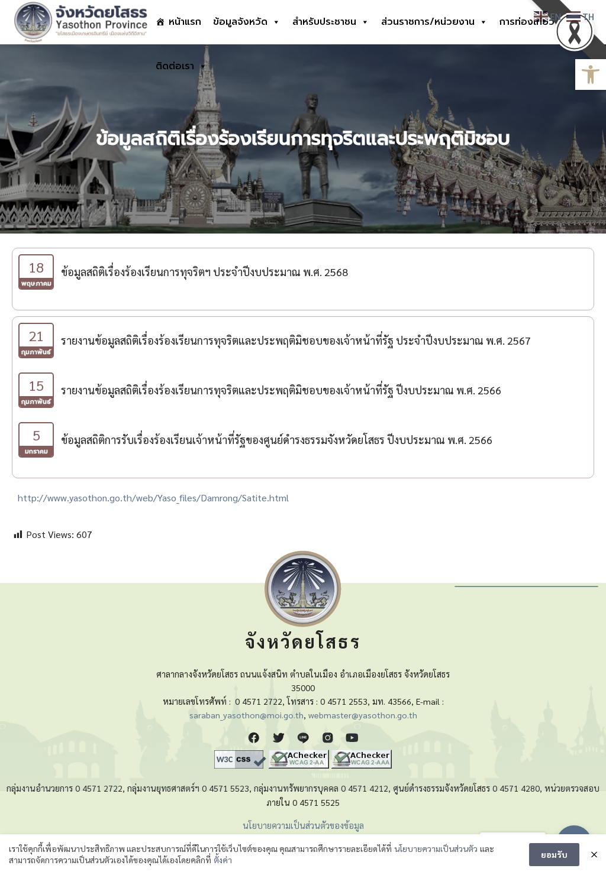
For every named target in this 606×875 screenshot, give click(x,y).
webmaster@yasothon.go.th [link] (362, 714)
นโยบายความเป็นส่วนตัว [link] (436, 848)
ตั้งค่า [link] (223, 859)
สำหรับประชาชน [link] (324, 22)
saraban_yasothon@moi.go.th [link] (246, 714)
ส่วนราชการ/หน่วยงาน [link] (428, 22)
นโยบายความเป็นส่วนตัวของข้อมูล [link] (303, 825)
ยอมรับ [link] (554, 854)
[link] (590, 74)
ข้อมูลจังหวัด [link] (240, 22)
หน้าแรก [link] (185, 22)
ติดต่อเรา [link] (175, 66)
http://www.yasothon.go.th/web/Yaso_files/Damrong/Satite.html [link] (153, 497)
